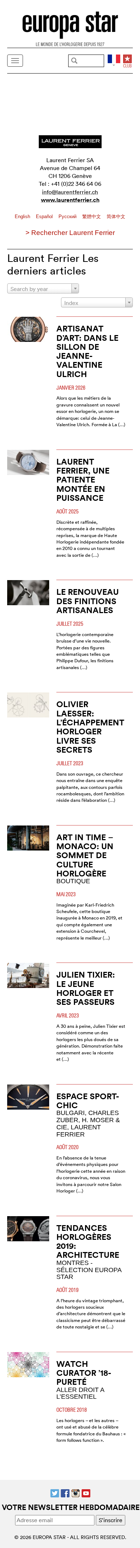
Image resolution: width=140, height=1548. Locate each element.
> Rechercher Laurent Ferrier (70, 232)
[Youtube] (85, 1492)
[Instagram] (75, 1492)
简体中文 (116, 216)
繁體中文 (92, 216)
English (23, 216)
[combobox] (43, 288)
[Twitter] (54, 1492)
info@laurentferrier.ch (70, 192)
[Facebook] (65, 1492)
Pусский (68, 216)
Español (45, 216)
